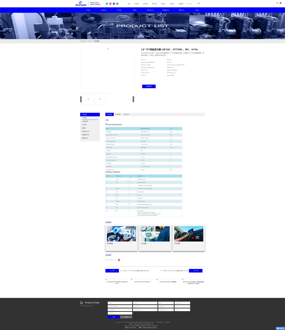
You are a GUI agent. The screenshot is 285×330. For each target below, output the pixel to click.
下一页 (196, 270)
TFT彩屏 (88, 10)
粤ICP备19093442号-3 (149, 322)
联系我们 (181, 3)
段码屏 (134, 10)
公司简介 (136, 3)
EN (197, 3)
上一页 (112, 270)
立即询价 (149, 86)
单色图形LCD (166, 10)
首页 (129, 3)
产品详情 (109, 114)
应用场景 (118, 114)
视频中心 (163, 3)
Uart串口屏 (103, 10)
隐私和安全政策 (160, 322)
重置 (126, 317)
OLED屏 (119, 10)
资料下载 (154, 3)
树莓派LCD (181, 10)
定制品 (197, 10)
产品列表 (89, 41)
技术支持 (145, 3)
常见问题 (167, 322)
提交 (114, 317)
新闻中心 (172, 3)
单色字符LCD (150, 10)
